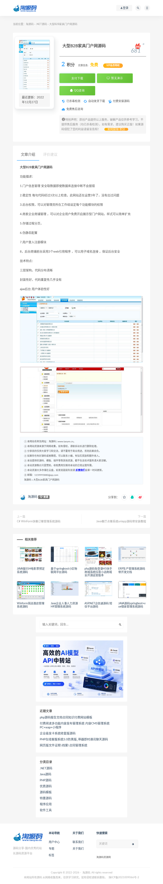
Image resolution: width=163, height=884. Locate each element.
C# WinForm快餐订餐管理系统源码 (38, 521)
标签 (51, 855)
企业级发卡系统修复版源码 (58, 733)
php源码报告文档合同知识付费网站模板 (66, 717)
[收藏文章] (124, 497)
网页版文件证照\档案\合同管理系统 (63, 745)
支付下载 (77, 78)
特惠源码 (46, 798)
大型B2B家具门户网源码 (46, 480)
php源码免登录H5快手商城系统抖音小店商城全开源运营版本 (98, 572)
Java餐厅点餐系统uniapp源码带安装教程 (121, 521)
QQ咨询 (79, 90)
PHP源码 (45, 780)
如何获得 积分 (116, 129)
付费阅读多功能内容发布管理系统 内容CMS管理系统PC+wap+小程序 (75, 725)
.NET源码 (41, 24)
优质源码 (46, 786)
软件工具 (46, 810)
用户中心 (54, 842)
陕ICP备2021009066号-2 (124, 877)
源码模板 (46, 792)
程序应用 (46, 804)
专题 (51, 848)
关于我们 (78, 848)
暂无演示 (116, 78)
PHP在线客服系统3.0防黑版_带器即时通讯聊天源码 (74, 739)
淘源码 (30, 24)
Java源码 (45, 774)
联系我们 (78, 842)
